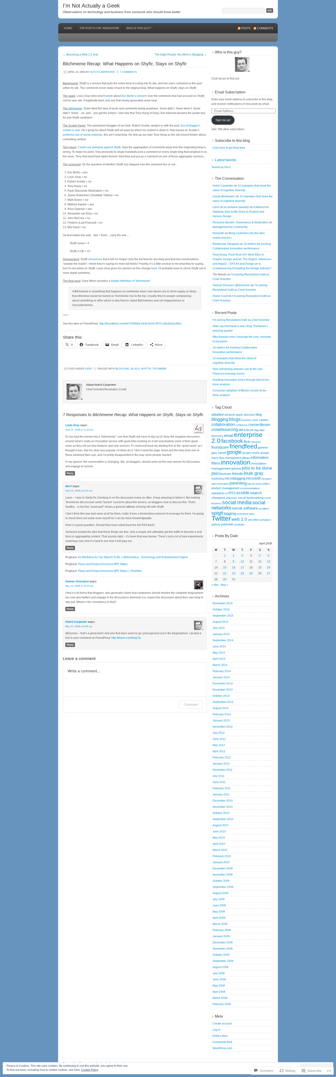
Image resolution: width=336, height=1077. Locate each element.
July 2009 (219, 899)
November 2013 (223, 689)
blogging (122, 368)
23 (233, 573)
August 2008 (220, 967)
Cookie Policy (89, 1070)
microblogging (234, 478)
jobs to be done (257, 468)
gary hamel (218, 452)
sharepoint (218, 497)
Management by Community (230, 227)
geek (88, 368)
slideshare (231, 497)
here (154, 268)
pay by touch (254, 483)
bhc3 (68, 486)
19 (259, 567)
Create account (222, 1023)
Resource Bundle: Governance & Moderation (240, 222)
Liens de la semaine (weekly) (231, 207)
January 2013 (221, 720)
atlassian (249, 414)
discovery (217, 436)
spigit (217, 513)
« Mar (215, 584)
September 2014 (223, 640)
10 (242, 561)
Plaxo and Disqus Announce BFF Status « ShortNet (109, 571)
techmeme (159, 368)
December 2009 (223, 868)
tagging (230, 513)
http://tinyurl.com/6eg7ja (126, 637)
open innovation (220, 483)
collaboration (223, 424)
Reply (70, 473)
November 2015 (223, 603)
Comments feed (222, 1042)
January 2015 (221, 634)
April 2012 (219, 751)
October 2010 (221, 813)
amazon (230, 414)
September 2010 (223, 819)
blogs (135, 368)
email (228, 435)
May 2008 (219, 985)
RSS (232, 493)
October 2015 (221, 609)
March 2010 (220, 850)
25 (251, 573)
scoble (242, 492)
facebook (232, 441)
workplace (265, 519)
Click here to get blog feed (229, 147)
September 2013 (223, 702)
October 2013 (221, 695)
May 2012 (219, 745)
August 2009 (220, 893)
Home (68, 28)
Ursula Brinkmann (224, 196)
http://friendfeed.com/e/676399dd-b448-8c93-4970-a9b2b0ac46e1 (140, 323)
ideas (246, 457)
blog (259, 414)
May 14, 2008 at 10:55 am (79, 586)
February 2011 (222, 788)
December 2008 (223, 942)
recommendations (250, 488)
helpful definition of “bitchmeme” (131, 280)
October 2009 (221, 880)
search (256, 493)
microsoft (253, 478)
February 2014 (222, 671)
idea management (230, 457)
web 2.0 (239, 519)
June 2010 (219, 831)
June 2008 (219, 979)
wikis (256, 519)
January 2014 (221, 677)
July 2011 (218, 776)
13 (268, 561)
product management (225, 488)
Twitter (221, 518)
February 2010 (222, 856)
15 (224, 567)
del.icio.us (246, 430)
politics (266, 483)
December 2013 (223, 683)
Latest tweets (225, 160)
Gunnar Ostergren (77, 581)
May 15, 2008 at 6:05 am (78, 626)
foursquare (220, 447)
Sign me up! (223, 120)
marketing (217, 478)
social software (245, 508)
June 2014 (219, 646)
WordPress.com (222, 1048)
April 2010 (219, 843)
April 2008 (219, 991)
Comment (191, 704)
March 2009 (220, 924)
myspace (266, 478)
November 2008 (223, 948)
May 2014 (219, 652)
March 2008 (220, 998)
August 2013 (220, 708)
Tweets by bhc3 (221, 167)
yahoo (215, 524)
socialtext (264, 508)
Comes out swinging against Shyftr (99, 147)
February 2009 (222, 930)
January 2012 (221, 763)
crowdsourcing (224, 429)
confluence (241, 425)
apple (239, 414)
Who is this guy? (138, 28)
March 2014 (220, 665)
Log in (216, 1029)
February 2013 (222, 714)
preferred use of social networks (82, 134)
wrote (109, 96)
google (234, 452)
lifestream (224, 473)
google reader (251, 452)
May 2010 (219, 837)
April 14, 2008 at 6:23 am (78, 490)
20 (268, 567)
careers (264, 420)
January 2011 (221, 794)
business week (250, 420)
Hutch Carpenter (102, 72)
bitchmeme (75, 108)
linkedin (237, 473)
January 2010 (221, 862)
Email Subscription (230, 92)
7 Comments (128, 72)
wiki (250, 519)
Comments (265, 28)
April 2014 (219, 658)
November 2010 (223, 806)
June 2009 (219, 905)
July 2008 (219, 973)
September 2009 (223, 887)
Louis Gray (72, 425)
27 (268, 573)
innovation (236, 462)
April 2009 (219, 917)
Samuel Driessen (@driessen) (231, 285)
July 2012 (219, 732)
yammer (227, 524)
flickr (247, 441)
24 (242, 573)
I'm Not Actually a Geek (91, 6)
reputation (217, 493)
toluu (251, 513)
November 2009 (223, 874)
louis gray (253, 473)
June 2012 (219, 739)
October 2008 (221, 954)
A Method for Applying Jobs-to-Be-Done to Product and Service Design (241, 212)
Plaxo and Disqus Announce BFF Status (103, 564)
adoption (217, 414)
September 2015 (223, 615)
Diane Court (220, 296)
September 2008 (223, 961)
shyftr (146, 368)
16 (233, 567)
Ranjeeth (218, 233)
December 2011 (222, 769)
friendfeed (243, 446)
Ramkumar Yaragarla (226, 243)
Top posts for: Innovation (99, 28)
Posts (246, 28)
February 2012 (222, 757)
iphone (236, 468)
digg (256, 430)
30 (233, 579)
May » (224, 584)
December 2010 (223, 800)
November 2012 (223, 726)
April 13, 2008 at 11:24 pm (79, 429)
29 (224, 579)
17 (242, 567)
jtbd (214, 473)
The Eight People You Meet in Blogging (181, 54)
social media (237, 502)
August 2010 (220, 825)
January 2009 (221, 936)
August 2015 (220, 621)
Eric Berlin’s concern (134, 96)
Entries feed (220, 1035)
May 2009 (219, 911)
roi (226, 493)
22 (224, 573)
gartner (263, 447)
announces (95, 259)
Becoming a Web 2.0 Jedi (80, 54)
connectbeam (259, 425)
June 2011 (219, 782)
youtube (239, 524)
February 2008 (222, 1004)
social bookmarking (251, 497)
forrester (256, 442)
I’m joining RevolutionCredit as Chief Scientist (241, 320)
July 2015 (219, 628)
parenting (238, 483)
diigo (261, 430)
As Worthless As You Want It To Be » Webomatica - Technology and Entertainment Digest (133, 557)
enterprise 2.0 (237, 437)
